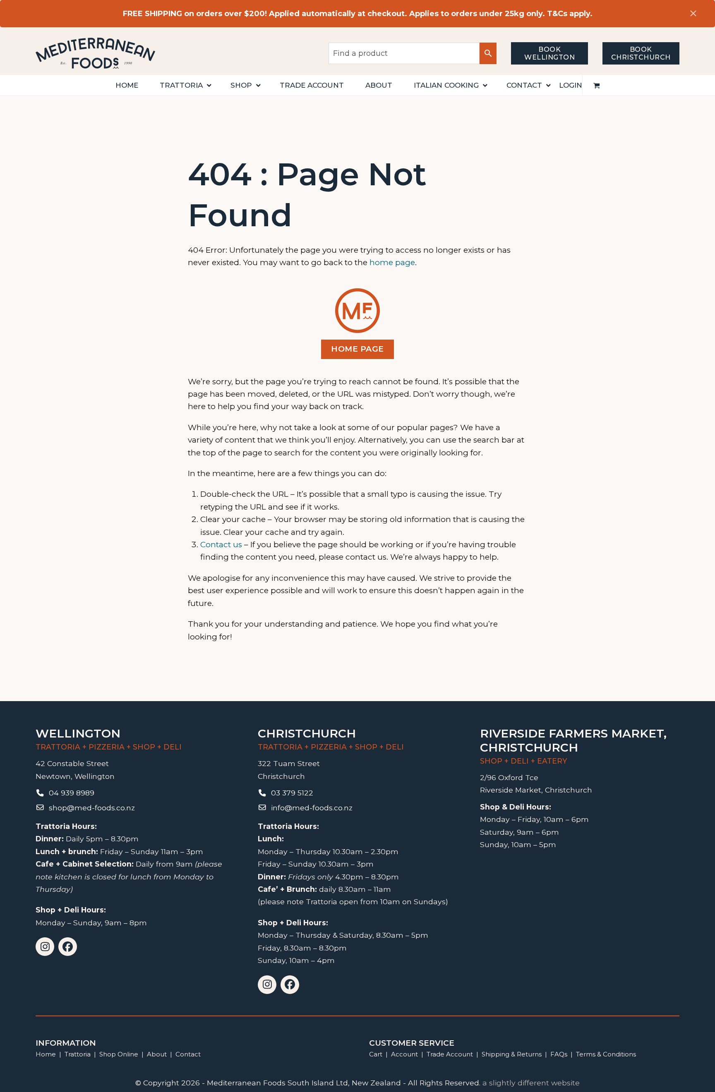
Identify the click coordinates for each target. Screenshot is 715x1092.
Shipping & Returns (512, 1054)
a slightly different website (531, 1082)
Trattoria (78, 1054)
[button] (597, 85)
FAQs (558, 1054)
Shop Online (119, 1054)
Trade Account (450, 1054)
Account (404, 1054)
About (157, 1054)
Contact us (221, 544)
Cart (375, 1054)
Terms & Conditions (606, 1054)
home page (392, 262)
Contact (188, 1054)
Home (46, 1054)
